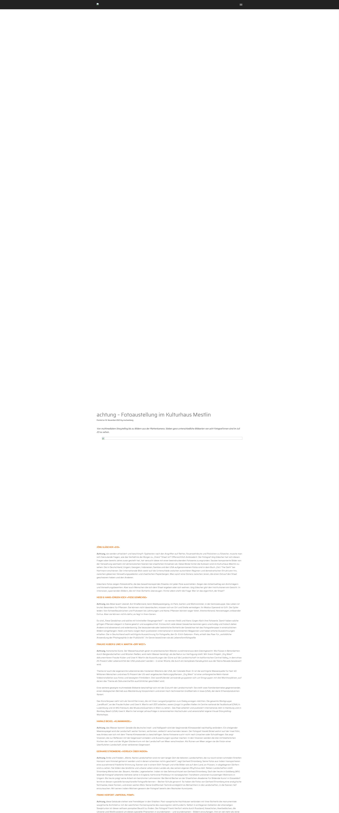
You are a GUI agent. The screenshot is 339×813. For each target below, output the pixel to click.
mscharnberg (128, 420)
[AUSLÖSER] (103, 4)
